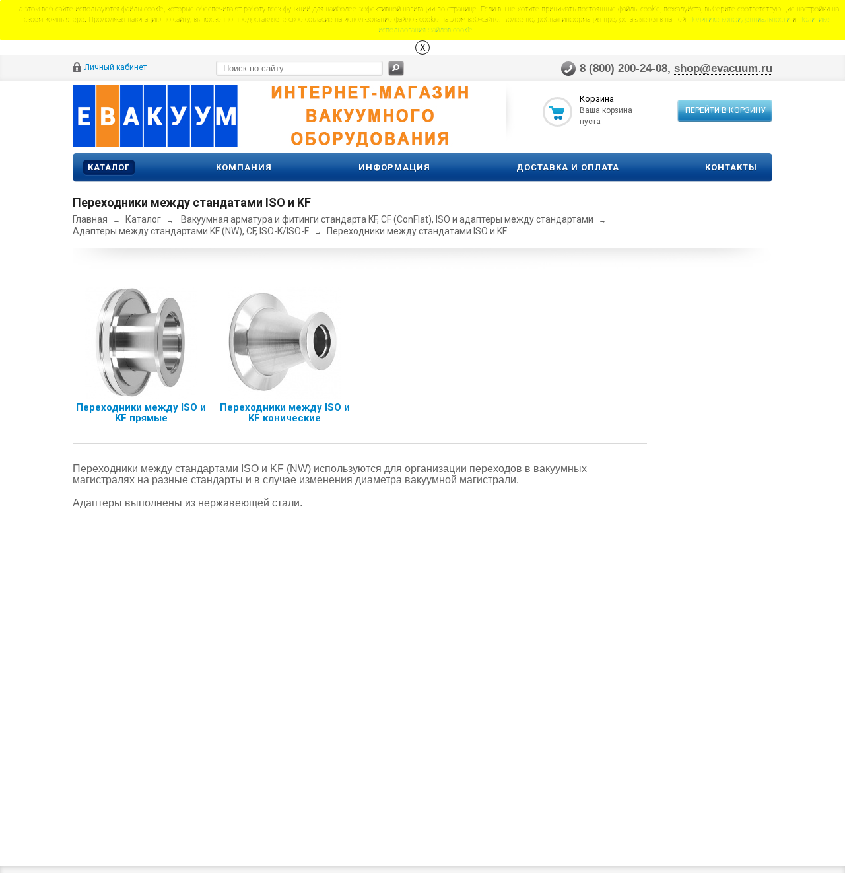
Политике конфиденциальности (739, 19)
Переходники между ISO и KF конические (285, 413)
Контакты (731, 167)
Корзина (597, 99)
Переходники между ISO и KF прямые (141, 413)
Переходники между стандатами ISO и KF (417, 231)
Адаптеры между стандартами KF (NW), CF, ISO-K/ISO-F (191, 231)
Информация (394, 167)
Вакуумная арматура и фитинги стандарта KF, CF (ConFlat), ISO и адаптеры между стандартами (387, 219)
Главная (90, 219)
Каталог (109, 167)
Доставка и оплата (567, 167)
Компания (244, 167)
